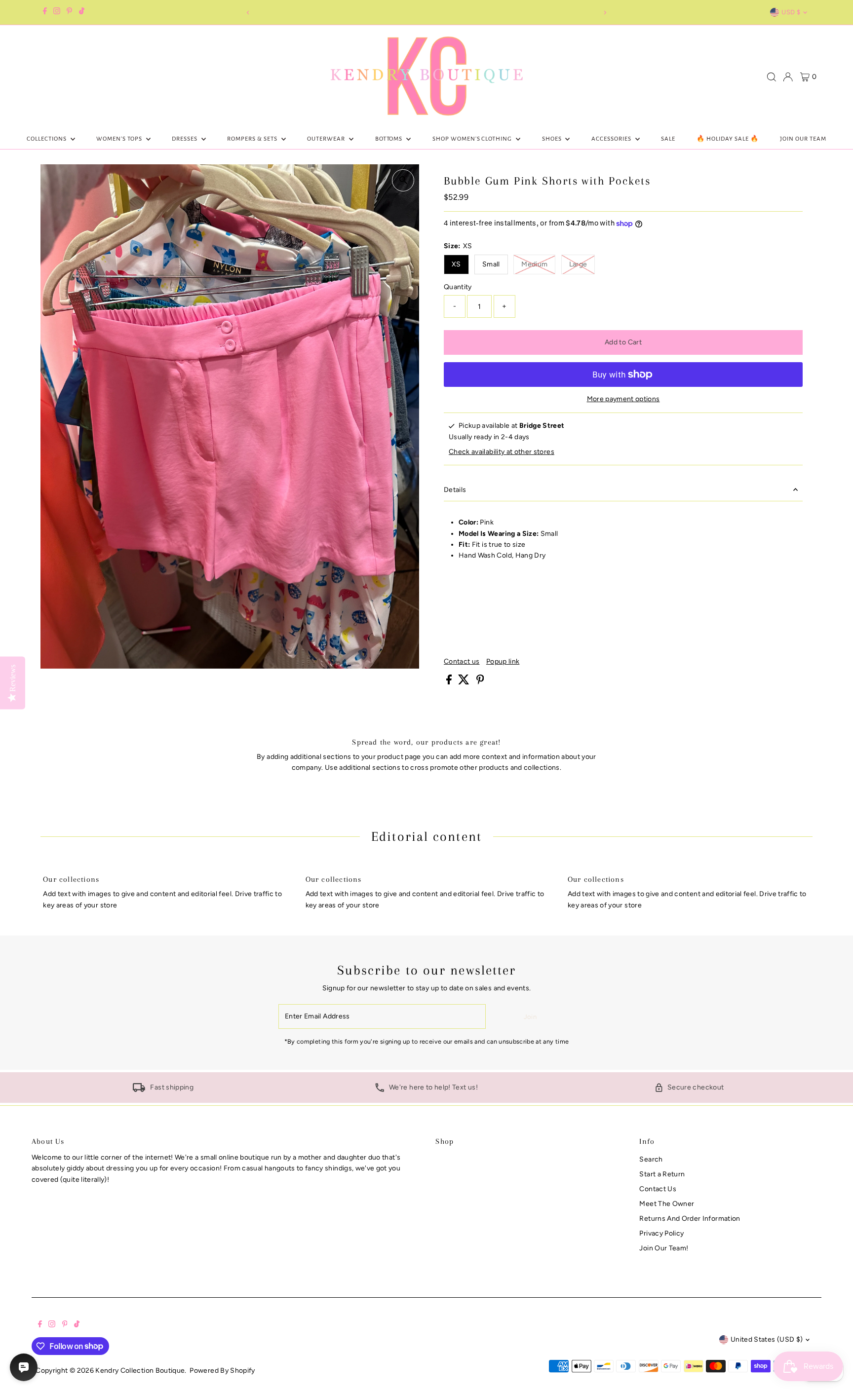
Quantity (458, 287)
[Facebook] (44, 12)
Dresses (185, 139)
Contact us (462, 661)
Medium (538, 264)
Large (582, 264)
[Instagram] (57, 12)
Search (650, 1159)
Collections (47, 139)
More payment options (623, 399)
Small (491, 264)
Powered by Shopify (222, 1370)
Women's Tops (120, 139)
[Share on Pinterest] (480, 682)
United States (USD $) (767, 1339)
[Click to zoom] (403, 180)
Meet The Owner (666, 1204)
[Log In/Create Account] (787, 77)
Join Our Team (803, 139)
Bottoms (389, 139)
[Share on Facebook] (449, 682)
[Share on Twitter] (464, 682)
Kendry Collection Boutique (140, 1370)
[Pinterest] (69, 12)
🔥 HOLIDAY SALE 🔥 (728, 139)
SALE (668, 139)
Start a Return (662, 1174)
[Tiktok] (82, 12)
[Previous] (248, 12)
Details (455, 490)
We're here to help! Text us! (433, 1087)
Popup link (503, 661)
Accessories (612, 139)
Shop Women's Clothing (472, 139)
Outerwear (327, 139)
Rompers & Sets (253, 139)
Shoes (552, 139)
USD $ (790, 12)
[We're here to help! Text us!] (379, 1090)
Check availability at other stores (501, 452)
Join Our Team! (663, 1248)
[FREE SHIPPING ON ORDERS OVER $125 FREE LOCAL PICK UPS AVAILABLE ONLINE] (426, 12)
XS (456, 264)
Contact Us (657, 1189)
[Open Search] (771, 77)
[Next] (605, 12)
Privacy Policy (661, 1233)
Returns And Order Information (689, 1218)
